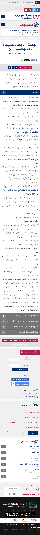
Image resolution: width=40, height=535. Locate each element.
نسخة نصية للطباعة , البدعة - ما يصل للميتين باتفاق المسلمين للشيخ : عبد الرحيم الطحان (19, 341)
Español (31, 2)
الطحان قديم (36, 466)
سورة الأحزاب (34, 446)
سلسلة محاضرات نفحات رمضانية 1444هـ (23, 420)
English (9, 2)
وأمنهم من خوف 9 (31, 415)
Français (16, 2)
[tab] (20, 92)
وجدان (37, 476)
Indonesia (35, 5)
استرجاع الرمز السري (28, 390)
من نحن (6, 524)
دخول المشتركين (20, 369)
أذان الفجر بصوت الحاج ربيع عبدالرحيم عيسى (26, 470)
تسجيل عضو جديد (29, 393)
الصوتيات (27, 25)
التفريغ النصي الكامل (24, 67)
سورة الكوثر (35, 452)
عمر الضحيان (35, 478)
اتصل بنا (12, 524)
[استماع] (16, 67)
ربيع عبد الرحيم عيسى (33, 472)
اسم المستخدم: (26, 358)
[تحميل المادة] (13, 67)
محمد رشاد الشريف (34, 448)
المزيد (33, 433)
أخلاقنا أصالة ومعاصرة (30, 410)
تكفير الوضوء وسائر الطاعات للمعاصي (28, 464)
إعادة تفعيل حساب (29, 397)
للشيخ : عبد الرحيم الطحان (20, 54)
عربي (37, 2)
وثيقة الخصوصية (31, 524)
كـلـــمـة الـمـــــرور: (26, 364)
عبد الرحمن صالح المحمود (33, 460)
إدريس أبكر (36, 454)
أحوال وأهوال (35, 458)
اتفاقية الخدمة (20, 524)
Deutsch (24, 2)
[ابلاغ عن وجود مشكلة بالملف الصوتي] (9, 67)
